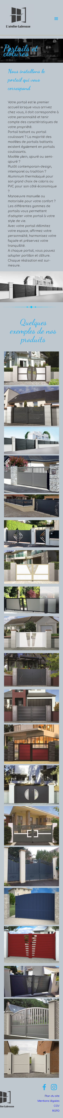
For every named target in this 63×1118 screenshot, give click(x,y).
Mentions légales (48, 1100)
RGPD (55, 1110)
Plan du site (52, 1096)
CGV (56, 1105)
